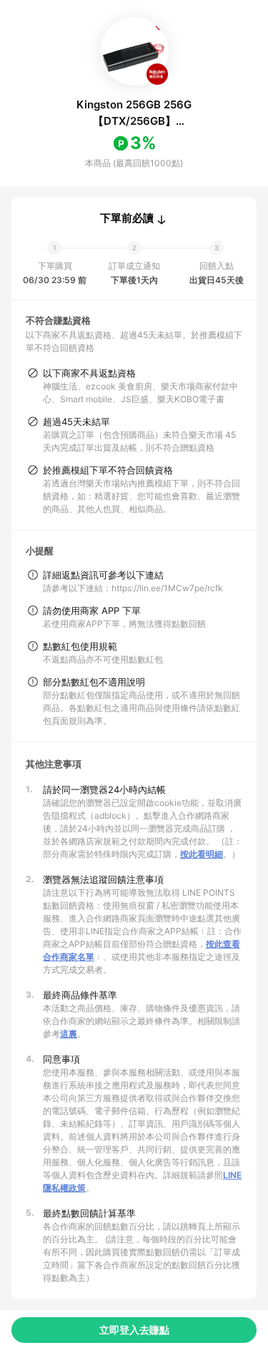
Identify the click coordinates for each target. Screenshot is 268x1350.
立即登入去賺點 (134, 1330)
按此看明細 (201, 854)
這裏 (68, 1033)
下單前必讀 (127, 218)
